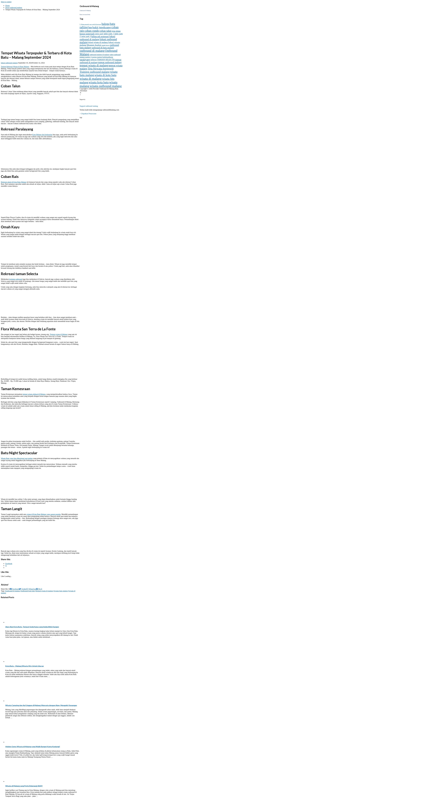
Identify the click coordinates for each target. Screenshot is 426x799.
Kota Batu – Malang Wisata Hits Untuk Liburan (24, 666)
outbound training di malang (99, 55)
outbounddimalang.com (99, 99)
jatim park (99, 34)
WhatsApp (32, 589)
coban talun (105, 30)
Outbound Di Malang (85, 10)
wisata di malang (91, 78)
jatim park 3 (86, 36)
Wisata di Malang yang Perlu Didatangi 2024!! (24, 786)
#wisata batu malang (60, 591)
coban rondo (92, 30)
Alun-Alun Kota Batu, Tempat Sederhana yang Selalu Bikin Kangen (32, 627)
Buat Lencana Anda (85, 14)
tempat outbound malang (110, 62)
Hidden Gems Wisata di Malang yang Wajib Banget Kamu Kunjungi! (32, 746)
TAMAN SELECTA (106, 59)
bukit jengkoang (101, 27)
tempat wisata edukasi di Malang (34, 394)
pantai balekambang (105, 57)
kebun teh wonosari (100, 36)
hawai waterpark (87, 33)
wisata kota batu (99, 82)
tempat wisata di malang (94, 65)
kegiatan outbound (15, 279)
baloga (105, 23)
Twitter (23, 589)
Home (7, 6)
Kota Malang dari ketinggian (42, 135)
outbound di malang (92, 50)
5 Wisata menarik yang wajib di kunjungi (90, 24)
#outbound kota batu (27, 591)
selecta (93, 59)
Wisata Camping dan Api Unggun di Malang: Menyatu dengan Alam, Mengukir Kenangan (41, 705)
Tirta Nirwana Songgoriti (101, 68)
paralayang (85, 59)
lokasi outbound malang (13, 8)
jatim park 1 (109, 34)
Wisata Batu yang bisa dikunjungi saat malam (17, 458)
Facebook (15, 589)
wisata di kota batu (105, 75)
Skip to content (6, 2)
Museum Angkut (94, 45)
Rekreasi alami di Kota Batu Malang (13, 182)
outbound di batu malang (103, 47)
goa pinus (116, 31)
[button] (213, 105)
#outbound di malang (12, 591)
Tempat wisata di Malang (58, 334)
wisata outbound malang (106, 86)
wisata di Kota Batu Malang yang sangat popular (44, 514)
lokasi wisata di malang (98, 42)
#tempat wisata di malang (44, 591)
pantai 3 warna (91, 57)
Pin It (40, 589)
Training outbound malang (95, 71)
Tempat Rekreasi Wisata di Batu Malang (15, 67)
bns (90, 27)
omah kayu (105, 45)
